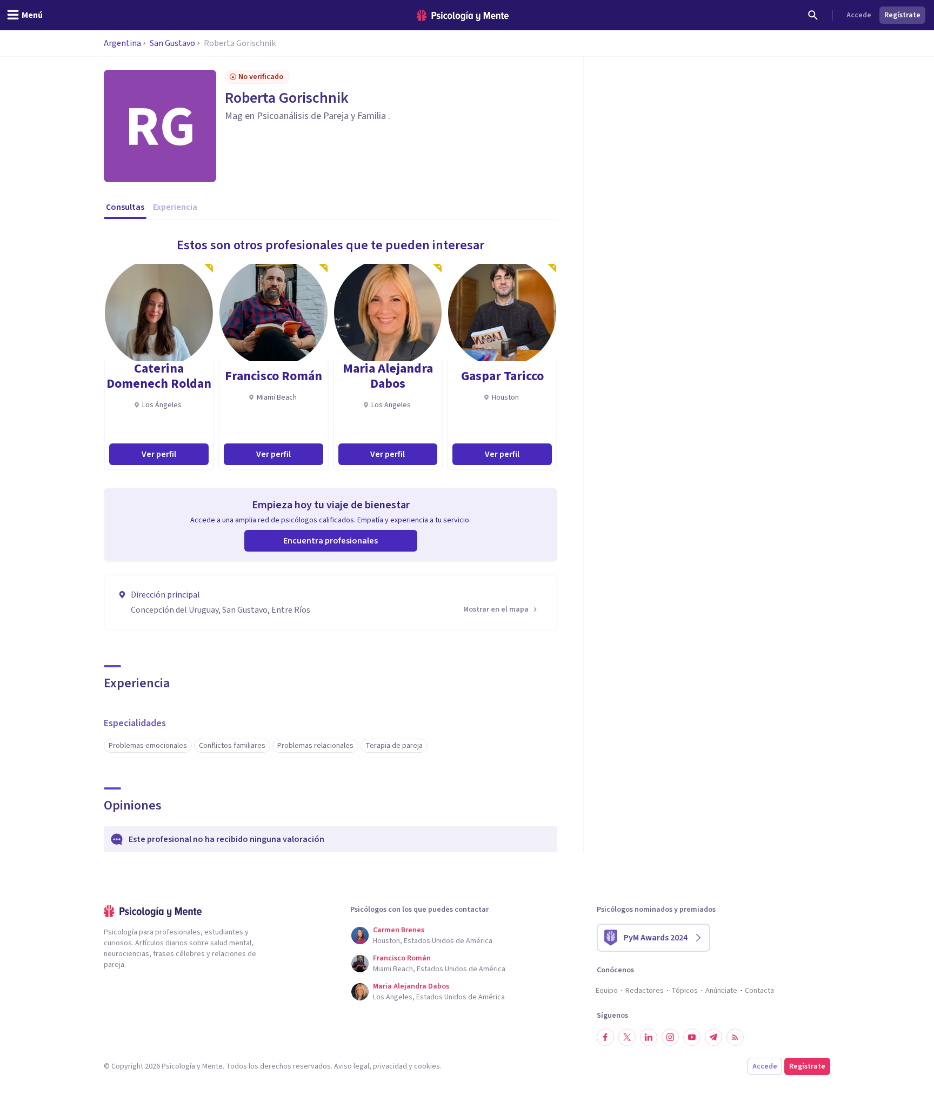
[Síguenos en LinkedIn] (648, 1037)
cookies (427, 1066)
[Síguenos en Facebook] (605, 1037)
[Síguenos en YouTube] (691, 1037)
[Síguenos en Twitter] (627, 1037)
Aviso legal (351, 1066)
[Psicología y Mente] (463, 15)
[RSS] (735, 1037)
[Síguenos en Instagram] (670, 1037)
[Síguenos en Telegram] (713, 1037)
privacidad (390, 1066)
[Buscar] (813, 15)
